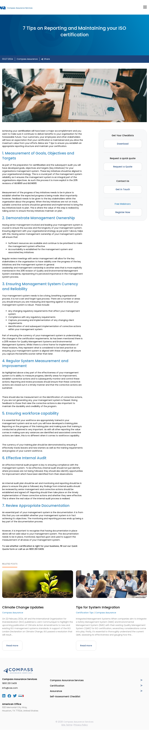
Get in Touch (123, 189)
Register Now (122, 212)
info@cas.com (10, 687)
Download (122, 143)
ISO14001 (32, 183)
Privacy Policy (81, 724)
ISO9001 (18, 183)
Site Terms (66, 724)
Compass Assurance (27, 59)
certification (24, 130)
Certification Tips (84, 612)
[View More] (141, 680)
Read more (12, 645)
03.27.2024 (7, 59)
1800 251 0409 (36, 549)
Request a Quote (122, 166)
